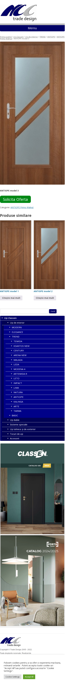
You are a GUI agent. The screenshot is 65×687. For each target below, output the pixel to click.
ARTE (16, 406)
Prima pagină (6, 36)
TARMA (17, 410)
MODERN (17, 327)
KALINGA (18, 401)
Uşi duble (14, 419)
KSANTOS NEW (21, 345)
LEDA (16, 364)
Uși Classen (18, 36)
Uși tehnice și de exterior (23, 429)
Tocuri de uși (16, 433)
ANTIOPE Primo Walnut (22, 207)
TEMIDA (18, 341)
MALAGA (18, 359)
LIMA (16, 387)
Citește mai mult (11, 297)
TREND (43, 36)
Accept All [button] (29, 676)
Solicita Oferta (15, 199)
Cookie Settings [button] (13, 676)
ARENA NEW (20, 355)
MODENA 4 (19, 369)
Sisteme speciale (18, 424)
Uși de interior (31, 36)
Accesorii (14, 438)
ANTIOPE (51, 36)
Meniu (32, 28)
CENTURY (19, 350)
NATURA (18, 392)
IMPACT (18, 383)
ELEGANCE (17, 332)
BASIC (15, 415)
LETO (16, 378)
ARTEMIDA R (20, 373)
